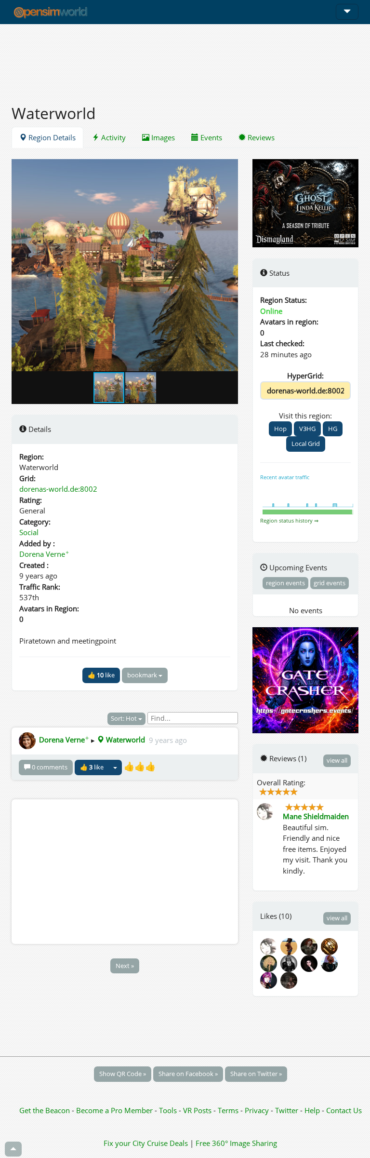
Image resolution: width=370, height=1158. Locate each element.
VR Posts (198, 1110)
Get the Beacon (44, 1110)
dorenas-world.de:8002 (58, 489)
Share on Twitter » (256, 1073)
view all (337, 760)
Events (210, 137)
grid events (329, 583)
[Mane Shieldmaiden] (270, 945)
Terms (229, 1110)
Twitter (286, 1110)
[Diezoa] (270, 979)
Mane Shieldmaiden (316, 816)
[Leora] (270, 962)
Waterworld (124, 739)
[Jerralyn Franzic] (330, 962)
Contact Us (344, 1110)
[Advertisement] (185, 59)
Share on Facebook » (188, 1073)
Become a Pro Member (115, 1110)
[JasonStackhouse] (289, 979)
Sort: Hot (124, 718)
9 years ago (168, 739)
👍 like (101, 675)
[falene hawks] (290, 945)
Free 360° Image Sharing (236, 1143)
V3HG (307, 428)
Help (312, 1110)
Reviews (260, 137)
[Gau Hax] (290, 962)
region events (285, 583)
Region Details (51, 137)
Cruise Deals (167, 1143)
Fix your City (124, 1143)
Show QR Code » (122, 1073)
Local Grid (305, 443)
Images (162, 137)
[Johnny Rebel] (330, 945)
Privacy (257, 1110)
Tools (169, 1110)
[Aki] (311, 962)
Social (29, 532)
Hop (280, 428)
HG (332, 428)
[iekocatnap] (311, 945)
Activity (112, 137)
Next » (125, 965)
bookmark (143, 675)
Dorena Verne (44, 554)
